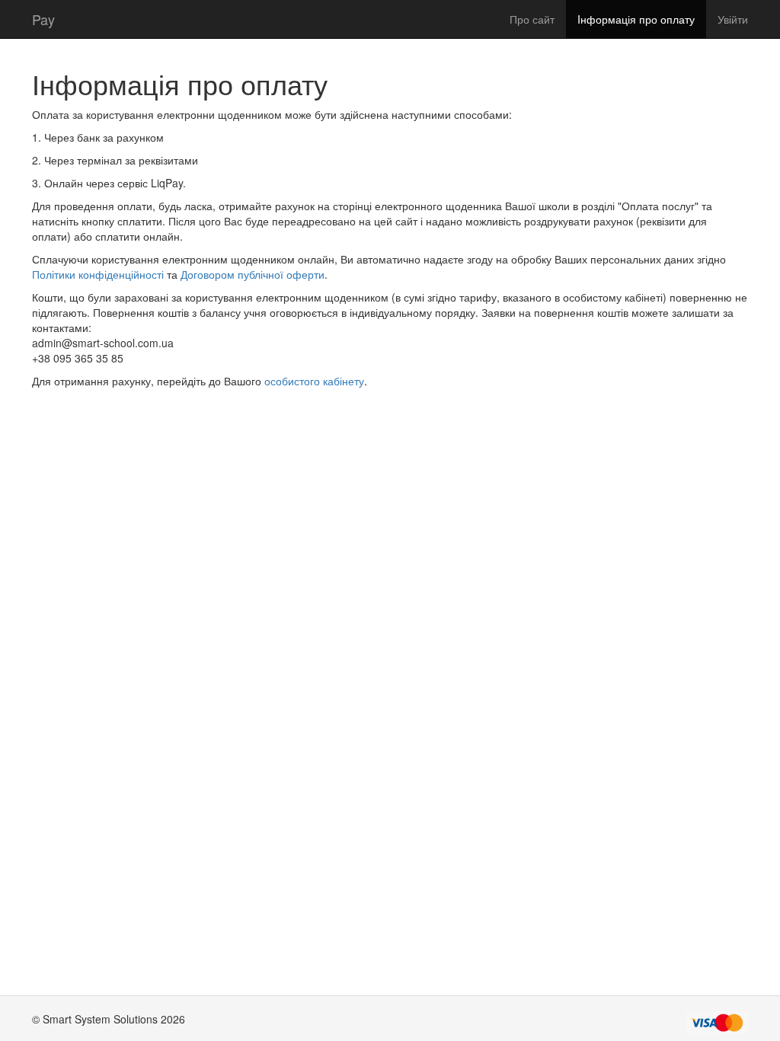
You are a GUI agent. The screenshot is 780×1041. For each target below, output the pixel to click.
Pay (43, 19)
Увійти (733, 19)
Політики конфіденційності (99, 274)
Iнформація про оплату (636, 19)
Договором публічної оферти (252, 274)
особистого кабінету (314, 380)
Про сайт (532, 19)
